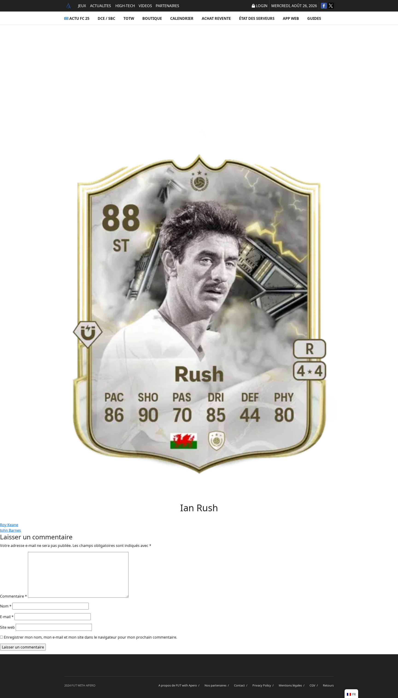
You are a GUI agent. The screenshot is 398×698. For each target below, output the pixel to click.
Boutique (152, 18)
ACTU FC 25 (79, 18)
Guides (314, 18)
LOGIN (261, 5)
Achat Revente (216, 18)
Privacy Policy (263, 685)
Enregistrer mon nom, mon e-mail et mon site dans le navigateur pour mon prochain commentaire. (90, 637)
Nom (6, 606)
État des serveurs (257, 18)
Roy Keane (9, 524)
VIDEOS (145, 5)
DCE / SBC (106, 18)
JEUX (82, 5)
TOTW (128, 18)
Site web (7, 627)
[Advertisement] (199, 70)
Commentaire (13, 596)
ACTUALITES (100, 5)
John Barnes (10, 530)
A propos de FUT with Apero (179, 685)
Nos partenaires (217, 685)
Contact (241, 685)
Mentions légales (292, 685)
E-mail (7, 616)
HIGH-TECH (125, 5)
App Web (291, 18)
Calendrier (181, 18)
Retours (328, 685)
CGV (314, 685)
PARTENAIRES (167, 5)
